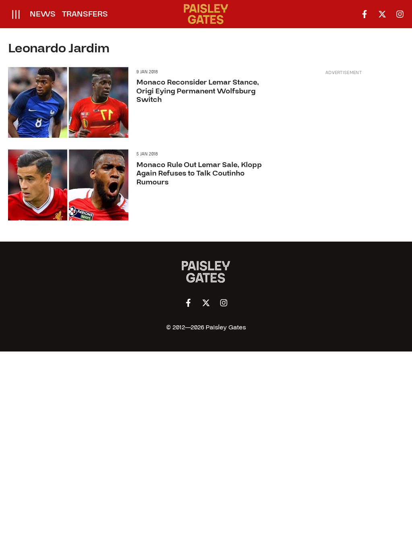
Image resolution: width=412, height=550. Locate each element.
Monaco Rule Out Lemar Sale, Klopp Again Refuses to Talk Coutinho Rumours (199, 173)
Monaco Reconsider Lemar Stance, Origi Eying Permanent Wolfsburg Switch (197, 91)
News (43, 14)
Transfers (85, 14)
